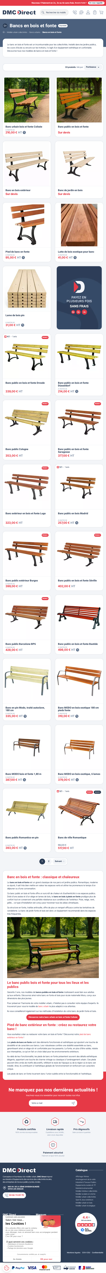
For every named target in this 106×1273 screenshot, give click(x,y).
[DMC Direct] (19, 12)
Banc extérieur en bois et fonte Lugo (26, 513)
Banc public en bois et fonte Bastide (78, 644)
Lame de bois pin (15, 315)
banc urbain (43, 1006)
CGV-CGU (86, 1253)
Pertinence (93, 67)
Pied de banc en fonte (18, 252)
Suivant (58, 861)
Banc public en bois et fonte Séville (77, 581)
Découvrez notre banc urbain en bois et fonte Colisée (53, 1017)
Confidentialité (97, 1253)
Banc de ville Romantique (72, 837)
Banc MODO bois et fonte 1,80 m (23, 774)
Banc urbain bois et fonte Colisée (24, 127)
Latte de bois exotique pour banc (76, 252)
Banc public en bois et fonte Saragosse (73, 450)
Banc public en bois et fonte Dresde (25, 383)
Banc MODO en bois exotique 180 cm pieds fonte (78, 709)
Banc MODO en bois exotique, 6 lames (79, 774)
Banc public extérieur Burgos (22, 581)
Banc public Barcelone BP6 (21, 644)
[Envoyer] (74, 1103)
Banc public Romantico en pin (22, 837)
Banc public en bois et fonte (73, 127)
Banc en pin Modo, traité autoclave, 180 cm (25, 709)
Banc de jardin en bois (70, 190)
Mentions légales (73, 1253)
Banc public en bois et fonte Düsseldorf (73, 384)
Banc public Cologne (17, 449)
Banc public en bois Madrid (73, 513)
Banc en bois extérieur (18, 190)
